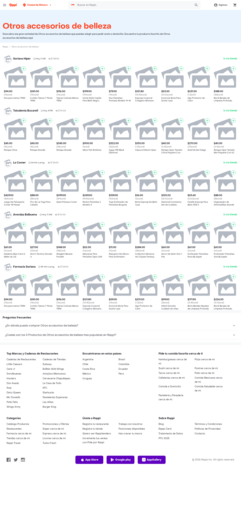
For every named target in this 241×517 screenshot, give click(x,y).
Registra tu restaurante (95, 424)
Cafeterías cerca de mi (172, 377)
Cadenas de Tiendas (54, 359)
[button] (37, 5)
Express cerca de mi (54, 433)
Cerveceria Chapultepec (56, 378)
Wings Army (13, 406)
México (86, 373)
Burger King (49, 406)
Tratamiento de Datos (171, 433)
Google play (123, 459)
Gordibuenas (14, 373)
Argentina (87, 359)
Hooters (11, 378)
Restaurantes (14, 428)
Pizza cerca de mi (205, 359)
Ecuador (123, 369)
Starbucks (48, 392)
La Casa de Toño (52, 383)
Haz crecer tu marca (130, 433)
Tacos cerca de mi (169, 373)
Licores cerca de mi (54, 438)
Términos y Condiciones (208, 424)
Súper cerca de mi (53, 428)
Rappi (5, 46)
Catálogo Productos (18, 424)
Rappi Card (165, 428)
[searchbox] (133, 5)
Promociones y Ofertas (56, 424)
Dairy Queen (14, 392)
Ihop (9, 387)
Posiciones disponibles (132, 428)
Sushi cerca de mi (169, 368)
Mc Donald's (13, 397)
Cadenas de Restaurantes (21, 359)
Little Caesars (14, 364)
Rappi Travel (13, 443)
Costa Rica (88, 369)
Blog (161, 424)
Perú (121, 373)
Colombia (124, 364)
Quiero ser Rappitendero (96, 433)
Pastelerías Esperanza (55, 397)
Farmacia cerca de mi (19, 433)
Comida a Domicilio (170, 386)
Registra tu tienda (92, 428)
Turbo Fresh (49, 443)
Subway (47, 364)
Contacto (200, 433)
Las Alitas (48, 402)
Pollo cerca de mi (204, 373)
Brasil (122, 359)
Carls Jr (11, 369)
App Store (91, 459)
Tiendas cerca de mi (18, 438)
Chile (85, 364)
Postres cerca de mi (206, 368)
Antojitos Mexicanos (54, 373)
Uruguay (87, 378)
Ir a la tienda (230, 58)
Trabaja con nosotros (130, 424)
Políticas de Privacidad (207, 428)
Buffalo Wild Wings (53, 369)
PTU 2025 (164, 438)
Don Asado (13, 383)
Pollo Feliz (12, 402)
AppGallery (154, 459)
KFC (45, 387)
